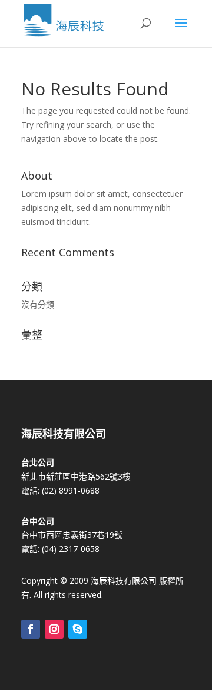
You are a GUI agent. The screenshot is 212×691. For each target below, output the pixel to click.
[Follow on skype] (77, 629)
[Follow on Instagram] (54, 629)
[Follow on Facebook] (30, 629)
